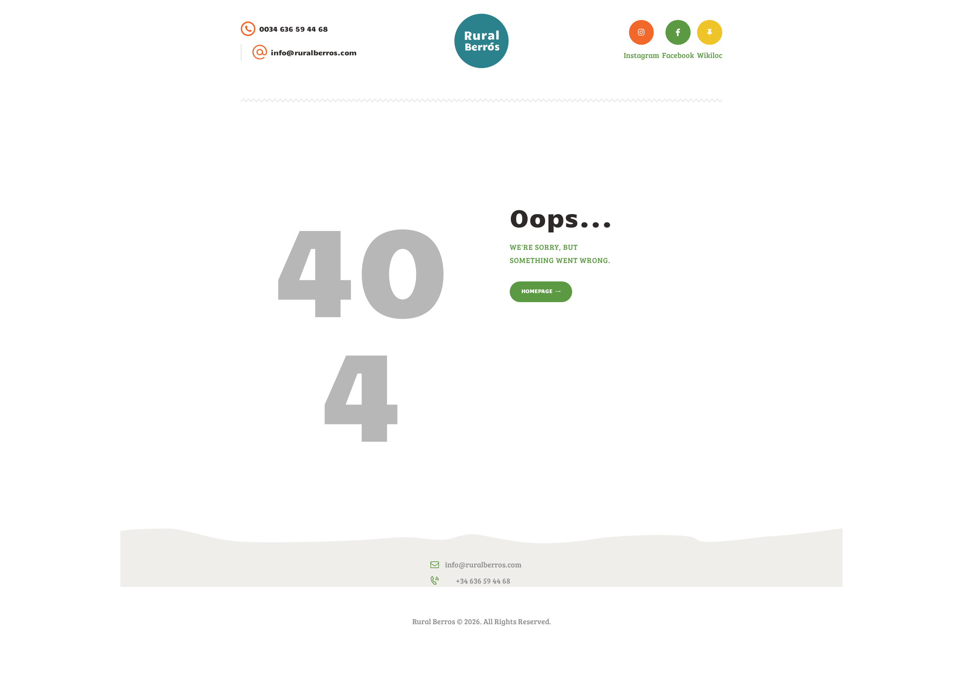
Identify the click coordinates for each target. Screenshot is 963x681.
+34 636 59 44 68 (483, 580)
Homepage (537, 290)
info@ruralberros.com (483, 564)
